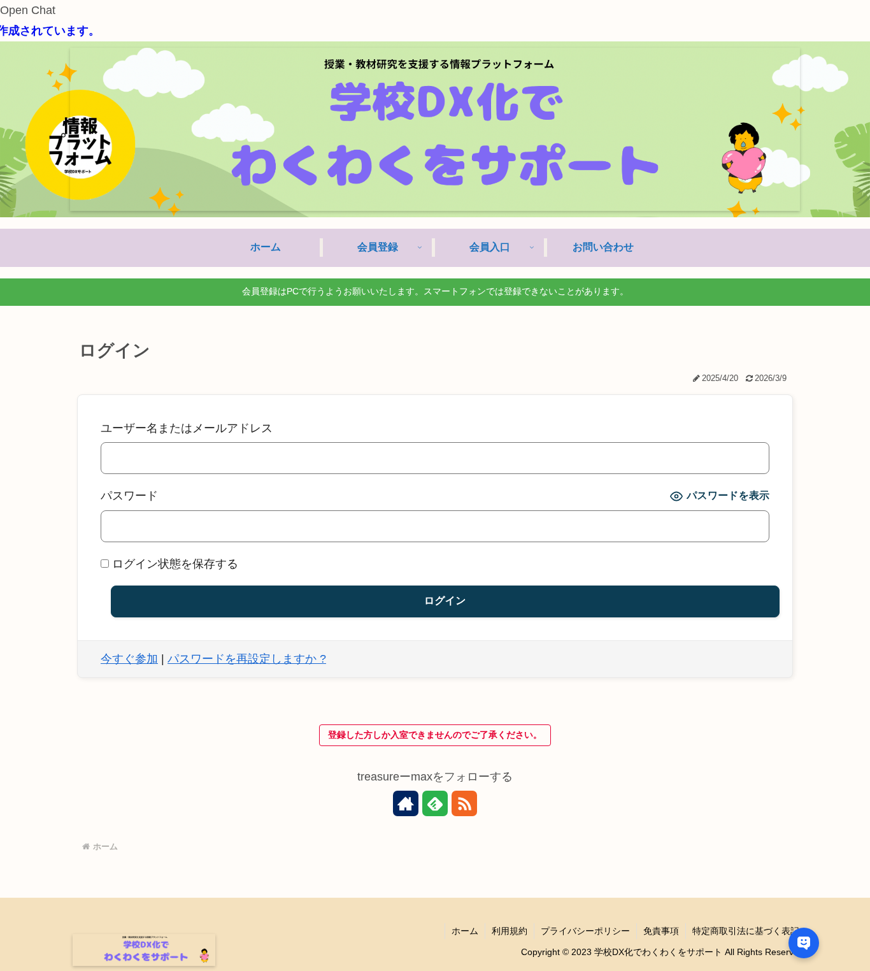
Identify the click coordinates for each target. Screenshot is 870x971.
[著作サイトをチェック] (405, 803)
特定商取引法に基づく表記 (745, 931)
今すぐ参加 (129, 658)
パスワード (129, 495)
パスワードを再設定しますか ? (247, 658)
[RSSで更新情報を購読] (464, 803)
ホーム (465, 931)
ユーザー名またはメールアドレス (187, 428)
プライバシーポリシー (585, 931)
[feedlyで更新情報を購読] (435, 803)
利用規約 (509, 931)
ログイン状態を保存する (173, 563)
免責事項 (661, 931)
